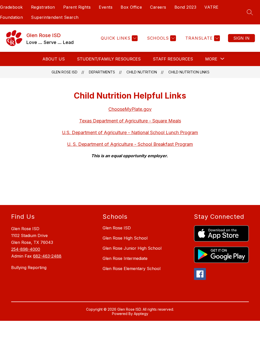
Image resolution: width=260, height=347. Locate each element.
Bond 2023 (185, 7)
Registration (43, 7)
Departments (102, 72)
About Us (53, 58)
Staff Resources (173, 58)
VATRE (211, 7)
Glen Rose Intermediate (125, 258)
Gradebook (11, 7)
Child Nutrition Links (188, 72)
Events (105, 7)
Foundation (11, 17)
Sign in (241, 38)
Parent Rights (77, 7)
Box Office (131, 7)
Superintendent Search (55, 17)
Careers (158, 7)
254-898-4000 (25, 249)
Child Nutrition (141, 72)
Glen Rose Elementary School (131, 268)
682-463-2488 (47, 256)
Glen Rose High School (125, 238)
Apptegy (141, 313)
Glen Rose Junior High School (132, 248)
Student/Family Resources (109, 58)
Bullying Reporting (28, 267)
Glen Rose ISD (64, 72)
